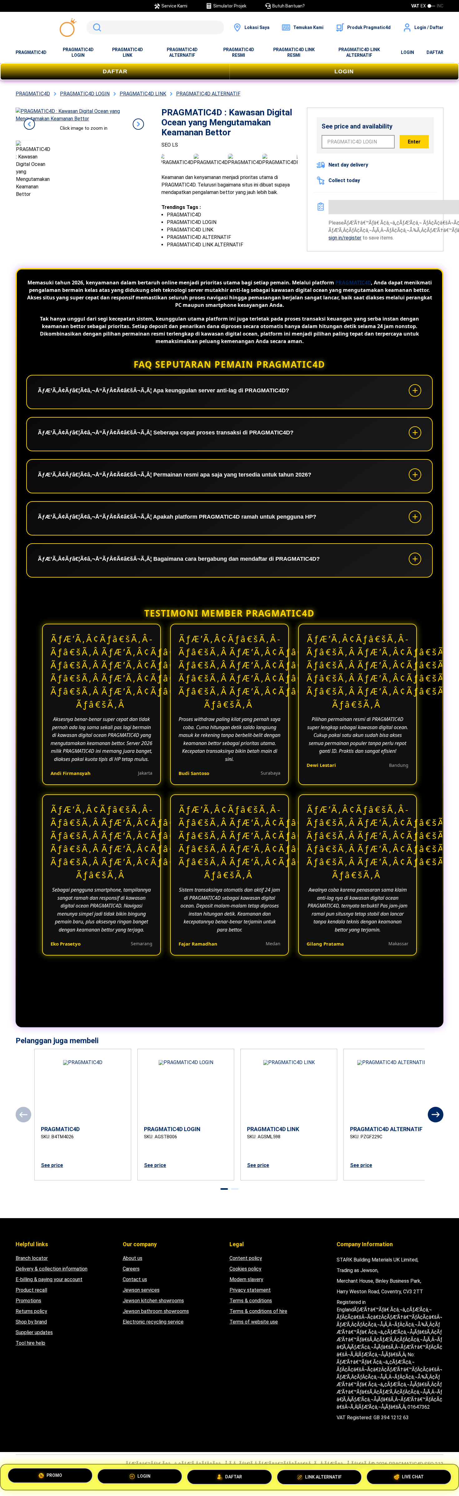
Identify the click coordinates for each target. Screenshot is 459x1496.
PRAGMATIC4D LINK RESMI (294, 52)
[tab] (224, 1189)
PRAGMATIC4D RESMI (238, 52)
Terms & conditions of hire (258, 1311)
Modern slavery (246, 1279)
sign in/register (344, 238)
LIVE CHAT (413, 1474)
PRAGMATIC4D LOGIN (78, 52)
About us (132, 1258)
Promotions (28, 1301)
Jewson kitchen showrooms (153, 1301)
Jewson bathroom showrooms (156, 1311)
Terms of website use (254, 1322)
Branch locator (32, 1258)
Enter (414, 142)
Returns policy (31, 1311)
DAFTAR (435, 52)
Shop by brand (31, 1322)
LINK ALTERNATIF (323, 1474)
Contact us (135, 1279)
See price (52, 1165)
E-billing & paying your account (49, 1279)
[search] (155, 27)
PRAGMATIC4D (31, 52)
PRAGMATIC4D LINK (127, 52)
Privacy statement (250, 1290)
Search (95, 27)
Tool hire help (30, 1343)
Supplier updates (34, 1332)
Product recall (31, 1290)
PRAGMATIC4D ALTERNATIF (182, 52)
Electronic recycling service (153, 1322)
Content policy (246, 1258)
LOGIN (407, 52)
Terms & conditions (251, 1301)
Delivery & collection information (51, 1269)
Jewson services (141, 1290)
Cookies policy (245, 1269)
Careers (131, 1269)
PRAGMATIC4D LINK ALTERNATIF (359, 52)
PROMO (54, 1476)
